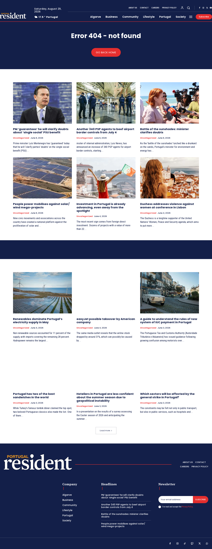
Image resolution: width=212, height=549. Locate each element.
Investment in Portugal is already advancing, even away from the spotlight (101, 207)
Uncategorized (21, 138)
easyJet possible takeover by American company (106, 320)
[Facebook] (199, 8)
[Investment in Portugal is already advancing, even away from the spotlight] (106, 178)
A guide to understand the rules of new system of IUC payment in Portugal (168, 320)
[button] (188, 7)
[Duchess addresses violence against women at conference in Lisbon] (169, 178)
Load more (105, 430)
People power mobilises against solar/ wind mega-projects (41, 205)
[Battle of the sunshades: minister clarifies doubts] (169, 103)
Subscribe (200, 499)
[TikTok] (185, 544)
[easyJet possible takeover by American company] (106, 292)
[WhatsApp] (207, 544)
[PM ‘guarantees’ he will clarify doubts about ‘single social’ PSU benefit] (42, 103)
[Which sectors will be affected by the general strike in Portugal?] (169, 367)
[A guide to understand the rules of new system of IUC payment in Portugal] (169, 292)
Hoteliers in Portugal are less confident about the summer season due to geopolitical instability (105, 397)
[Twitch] (192, 544)
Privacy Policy (187, 506)
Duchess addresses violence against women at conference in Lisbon (167, 205)
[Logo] (38, 463)
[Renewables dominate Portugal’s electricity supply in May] (42, 292)
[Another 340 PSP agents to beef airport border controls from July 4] (106, 103)
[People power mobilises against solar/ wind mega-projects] (42, 178)
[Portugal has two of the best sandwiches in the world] (42, 367)
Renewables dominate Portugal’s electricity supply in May (37, 320)
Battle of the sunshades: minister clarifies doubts (164, 130)
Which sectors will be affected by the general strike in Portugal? (167, 395)
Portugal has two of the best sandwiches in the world (34, 395)
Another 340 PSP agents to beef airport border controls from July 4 (105, 130)
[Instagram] (203, 8)
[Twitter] (207, 8)
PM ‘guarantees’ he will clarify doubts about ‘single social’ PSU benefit (40, 130)
